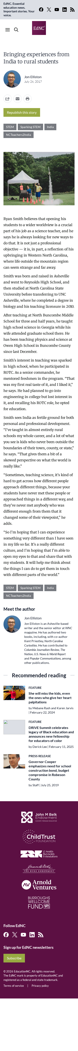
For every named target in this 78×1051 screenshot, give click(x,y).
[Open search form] (16, 30)
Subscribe (14, 958)
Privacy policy (40, 985)
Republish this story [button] (22, 112)
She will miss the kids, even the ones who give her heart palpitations (50, 697)
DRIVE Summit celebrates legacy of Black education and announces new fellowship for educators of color (51, 734)
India (50, 127)
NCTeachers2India (18, 135)
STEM (10, 127)
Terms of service (13, 985)
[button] (17, 99)
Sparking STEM (30, 127)
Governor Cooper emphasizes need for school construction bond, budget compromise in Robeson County (50, 770)
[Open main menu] (7, 30)
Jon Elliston (33, 77)
